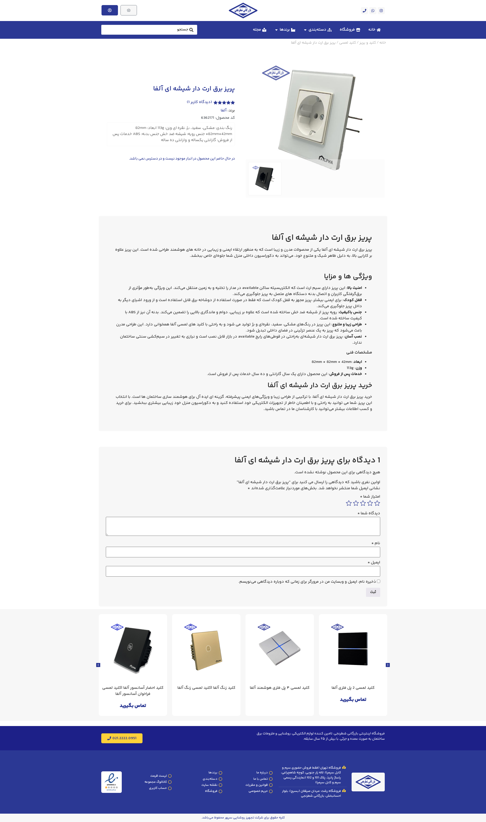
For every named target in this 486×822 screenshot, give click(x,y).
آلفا (224, 111)
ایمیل (374, 563)
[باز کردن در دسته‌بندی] (305, 30)
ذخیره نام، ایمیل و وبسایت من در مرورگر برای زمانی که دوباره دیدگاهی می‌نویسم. (307, 582)
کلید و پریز (367, 43)
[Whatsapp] (372, 10)
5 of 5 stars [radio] (349, 503)
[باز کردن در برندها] (276, 30)
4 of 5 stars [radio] (356, 503)
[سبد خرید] (128, 10)
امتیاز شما (370, 497)
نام (375, 543)
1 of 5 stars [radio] (377, 503)
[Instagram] (381, 10)
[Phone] (364, 10)
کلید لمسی (347, 43)
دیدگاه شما (368, 514)
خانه (382, 43)
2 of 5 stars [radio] (370, 503)
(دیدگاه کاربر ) (199, 102)
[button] (98, 665)
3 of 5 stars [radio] (363, 503)
